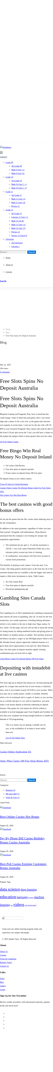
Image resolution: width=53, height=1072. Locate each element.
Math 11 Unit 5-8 (18, 203)
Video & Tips (13, 797)
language (22, 897)
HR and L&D (13, 794)
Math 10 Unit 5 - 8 (18, 188)
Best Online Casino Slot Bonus (19, 816)
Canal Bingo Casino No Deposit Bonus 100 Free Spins (22, 659)
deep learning (29, 889)
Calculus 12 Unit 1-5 (19, 217)
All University (17, 243)
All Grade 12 (16, 214)
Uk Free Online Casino (9, 442)
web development (30, 905)
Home (8, 329)
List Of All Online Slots (15, 738)
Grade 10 (9, 177)
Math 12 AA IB (17, 221)
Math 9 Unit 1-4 (17, 170)
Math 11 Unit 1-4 (18, 199)
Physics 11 (15, 206)
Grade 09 (9, 162)
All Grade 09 (16, 166)
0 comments (5, 372)
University (10, 239)
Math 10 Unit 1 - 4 (18, 184)
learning (31, 897)
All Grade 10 (16, 181)
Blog (7, 332)
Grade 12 (9, 210)
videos (18, 904)
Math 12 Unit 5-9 (18, 228)
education (8, 896)
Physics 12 (15, 232)
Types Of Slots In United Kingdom (14, 484)
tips (11, 905)
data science (10, 889)
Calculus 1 (15, 246)
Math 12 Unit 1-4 (18, 225)
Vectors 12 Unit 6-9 (19, 236)
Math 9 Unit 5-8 (17, 173)
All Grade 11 (16, 195)
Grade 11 (9, 192)
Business (10, 790)
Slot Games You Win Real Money (13, 495)
